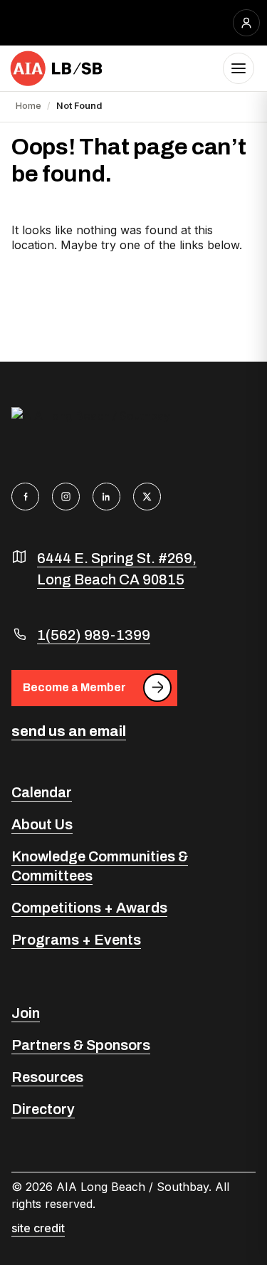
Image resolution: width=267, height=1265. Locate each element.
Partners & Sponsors (80, 1045)
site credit (38, 1228)
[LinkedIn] (106, 496)
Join (25, 1013)
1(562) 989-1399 (93, 635)
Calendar (41, 792)
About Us (42, 824)
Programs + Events (76, 940)
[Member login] (246, 22)
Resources (47, 1077)
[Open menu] (238, 68)
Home (28, 105)
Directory (43, 1109)
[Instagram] (66, 496)
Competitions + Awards (89, 907)
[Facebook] (25, 496)
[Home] (57, 68)
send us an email (68, 731)
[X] (147, 496)
